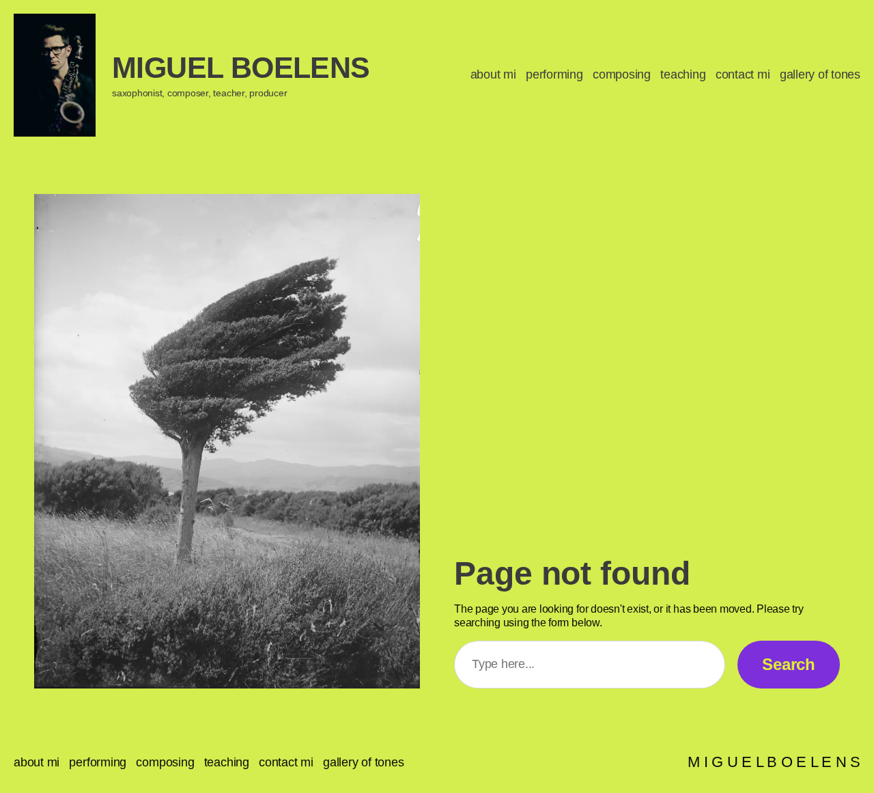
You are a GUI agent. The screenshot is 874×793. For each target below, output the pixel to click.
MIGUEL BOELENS (241, 67)
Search (788, 664)
